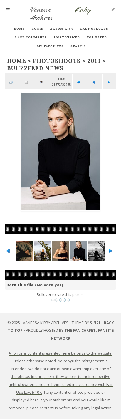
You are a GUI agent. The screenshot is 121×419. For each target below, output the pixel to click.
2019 (94, 60)
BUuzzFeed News (35, 68)
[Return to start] (80, 82)
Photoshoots (57, 60)
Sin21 (95, 322)
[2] (57, 300)
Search (77, 46)
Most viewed (67, 37)
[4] (64, 300)
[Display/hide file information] (27, 82)
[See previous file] (95, 82)
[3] (61, 300)
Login (37, 29)
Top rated (97, 37)
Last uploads (94, 29)
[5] (68, 300)
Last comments (31, 37)
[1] (53, 300)
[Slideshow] (42, 82)
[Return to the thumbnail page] (12, 82)
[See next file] (110, 82)
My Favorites (50, 46)
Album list (61, 29)
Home (19, 29)
